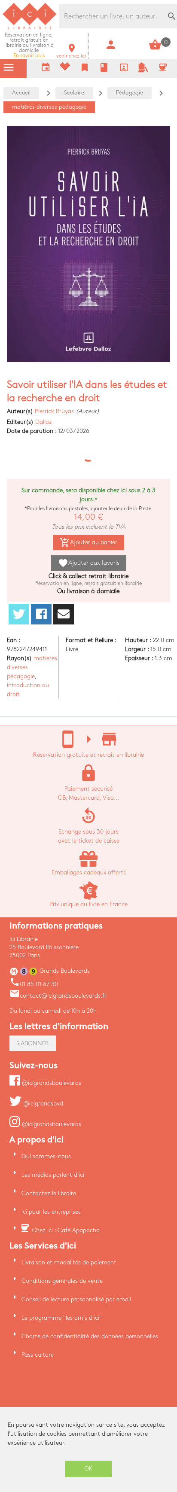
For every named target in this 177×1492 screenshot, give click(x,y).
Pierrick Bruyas (54, 411)
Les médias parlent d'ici (52, 1175)
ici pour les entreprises (51, 1212)
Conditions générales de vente (62, 1281)
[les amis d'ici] (143, 70)
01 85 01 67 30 (33, 984)
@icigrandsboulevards (50, 1083)
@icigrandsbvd (42, 1103)
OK (88, 1468)
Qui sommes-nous (46, 1156)
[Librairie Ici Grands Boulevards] (30, 28)
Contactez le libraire (48, 1193)
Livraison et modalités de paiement (68, 1262)
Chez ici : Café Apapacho (66, 1230)
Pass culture (37, 1355)
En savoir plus (29, 45)
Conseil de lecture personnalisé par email (76, 1299)
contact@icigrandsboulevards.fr (58, 996)
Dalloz (43, 422)
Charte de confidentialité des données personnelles (89, 1336)
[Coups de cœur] (65, 68)
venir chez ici (71, 53)
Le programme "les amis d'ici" (61, 1318)
